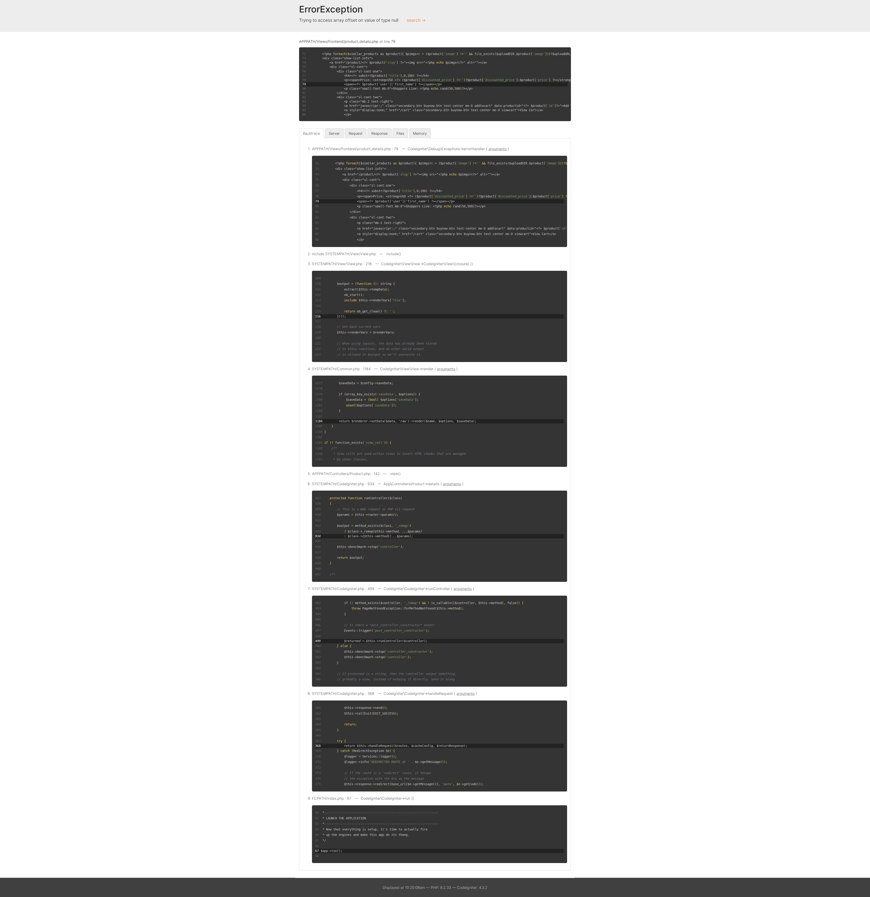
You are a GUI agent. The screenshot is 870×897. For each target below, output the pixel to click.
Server (334, 133)
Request (355, 133)
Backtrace (311, 133)
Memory (420, 133)
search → (416, 20)
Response (379, 133)
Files (400, 133)
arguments (497, 148)
